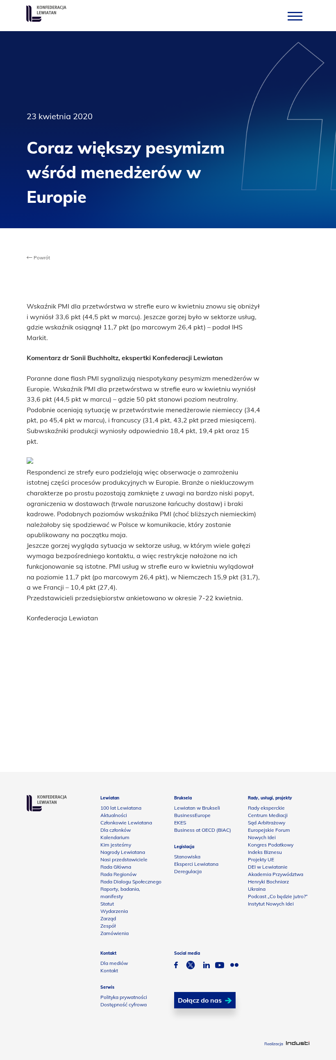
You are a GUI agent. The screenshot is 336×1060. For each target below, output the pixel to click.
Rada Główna (115, 867)
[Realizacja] (297, 1043)
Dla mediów (114, 963)
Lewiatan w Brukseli (197, 808)
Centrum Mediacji (268, 815)
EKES (180, 822)
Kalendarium (114, 837)
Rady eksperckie (266, 808)
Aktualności (113, 815)
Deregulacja (188, 871)
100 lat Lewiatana (120, 808)
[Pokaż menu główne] (295, 16)
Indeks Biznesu (265, 852)
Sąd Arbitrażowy (266, 822)
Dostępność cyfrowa (123, 1004)
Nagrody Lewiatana (122, 852)
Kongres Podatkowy (270, 845)
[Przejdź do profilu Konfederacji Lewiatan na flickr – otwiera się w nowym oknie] (234, 966)
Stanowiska (187, 856)
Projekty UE (261, 859)
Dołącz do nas (200, 1000)
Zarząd (108, 918)
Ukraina (257, 889)
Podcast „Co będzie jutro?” (278, 896)
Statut (107, 904)
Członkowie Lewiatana (126, 822)
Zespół (108, 926)
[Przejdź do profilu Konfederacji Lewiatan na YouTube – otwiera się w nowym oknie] (219, 966)
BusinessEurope (192, 815)
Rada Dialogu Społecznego (130, 881)
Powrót (41, 257)
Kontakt (109, 970)
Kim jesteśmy (115, 845)
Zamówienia (114, 933)
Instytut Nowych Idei (271, 904)
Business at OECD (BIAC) (202, 830)
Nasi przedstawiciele (124, 859)
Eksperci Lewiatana (196, 864)
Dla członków (115, 830)
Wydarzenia (114, 911)
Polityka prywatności (123, 997)
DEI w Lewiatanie (268, 867)
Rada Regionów (118, 874)
